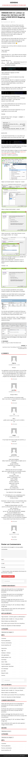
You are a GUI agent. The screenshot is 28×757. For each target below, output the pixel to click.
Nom (2, 559)
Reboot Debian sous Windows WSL (9, 621)
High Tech (3, 650)
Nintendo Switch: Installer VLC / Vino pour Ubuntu (12, 619)
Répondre (14, 379)
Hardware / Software (6, 652)
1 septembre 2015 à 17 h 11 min (14, 391)
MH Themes (22, 755)
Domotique (3, 659)
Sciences (3, 675)
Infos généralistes (5, 655)
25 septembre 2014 (6, 22)
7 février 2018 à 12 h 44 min (14, 456)
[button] (26, 9)
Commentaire (4, 549)
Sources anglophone (5, 664)
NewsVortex (4, 648)
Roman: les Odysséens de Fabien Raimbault (11, 625)
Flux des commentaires (6, 642)
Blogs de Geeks (4, 673)
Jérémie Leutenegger (6, 599)
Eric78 (13, 22)
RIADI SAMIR (4, 608)
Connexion (3, 638)
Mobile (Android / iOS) (6, 657)
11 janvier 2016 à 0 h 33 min (14, 415)
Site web (3, 567)
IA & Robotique (4, 668)
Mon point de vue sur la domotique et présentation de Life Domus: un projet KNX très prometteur (12, 590)
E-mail (2, 563)
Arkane (2, 589)
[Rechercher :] (14, 581)
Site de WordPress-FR (6, 645)
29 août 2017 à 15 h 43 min (14, 534)
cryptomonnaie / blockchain (7, 666)
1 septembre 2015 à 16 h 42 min (14, 364)
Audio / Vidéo (4, 661)
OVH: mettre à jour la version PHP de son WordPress (13, 623)
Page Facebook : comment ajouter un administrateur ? (13, 616)
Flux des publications (5, 640)
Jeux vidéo (3, 670)
